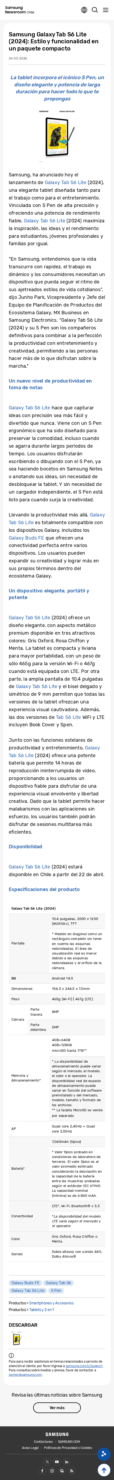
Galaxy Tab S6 (58, 1282)
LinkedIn (67, 1462)
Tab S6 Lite (68, 717)
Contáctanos (43, 1442)
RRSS (72, 1471)
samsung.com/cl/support (84, 1366)
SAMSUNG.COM (69, 1442)
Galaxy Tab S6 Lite (65, 182)
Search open (95, 10)
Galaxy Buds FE (26, 538)
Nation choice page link (84, 10)
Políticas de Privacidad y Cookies (68, 1448)
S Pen (56, 1290)
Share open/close (104, 1454)
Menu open (105, 10)
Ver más (57, 1407)
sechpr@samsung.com (25, 1375)
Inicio (104, 1470)
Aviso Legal (30, 1448)
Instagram (52, 1471)
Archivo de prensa (62, 1471)
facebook (42, 1471)
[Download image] (16, 1339)
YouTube (57, 1462)
